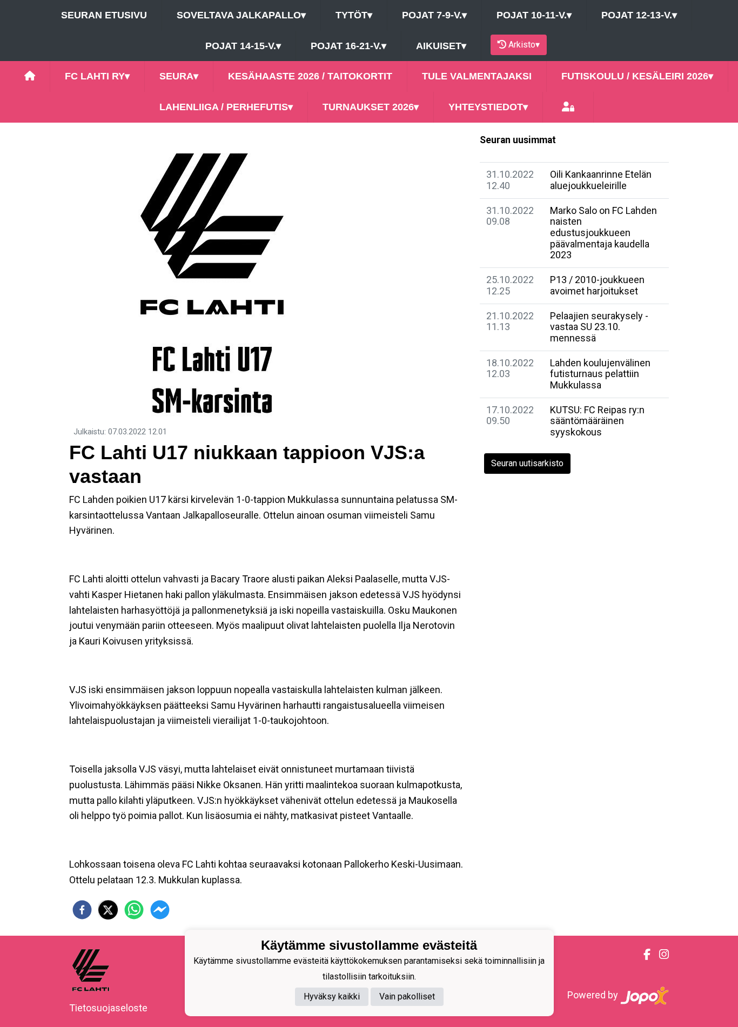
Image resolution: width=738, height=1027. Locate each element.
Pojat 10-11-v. (534, 15)
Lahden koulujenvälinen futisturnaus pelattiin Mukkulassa (600, 374)
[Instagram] (659, 955)
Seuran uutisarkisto (527, 463)
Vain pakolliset (407, 997)
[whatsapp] (134, 909)
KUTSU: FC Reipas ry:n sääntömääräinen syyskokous (597, 421)
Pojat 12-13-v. (639, 15)
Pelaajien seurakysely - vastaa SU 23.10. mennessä (599, 327)
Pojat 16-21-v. (348, 46)
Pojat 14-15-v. (243, 46)
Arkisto (524, 44)
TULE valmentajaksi (477, 76)
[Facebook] (642, 955)
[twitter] (108, 909)
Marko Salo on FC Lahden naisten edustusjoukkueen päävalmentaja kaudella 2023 (603, 233)
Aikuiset (441, 46)
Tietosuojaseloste (108, 1007)
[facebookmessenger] (160, 909)
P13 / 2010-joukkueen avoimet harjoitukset (597, 285)
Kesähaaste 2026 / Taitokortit (310, 76)
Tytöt (354, 15)
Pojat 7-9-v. (434, 15)
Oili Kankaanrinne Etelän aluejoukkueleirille (601, 180)
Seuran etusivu (104, 15)
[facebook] (82, 909)
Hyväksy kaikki (332, 997)
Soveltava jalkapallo (241, 15)
